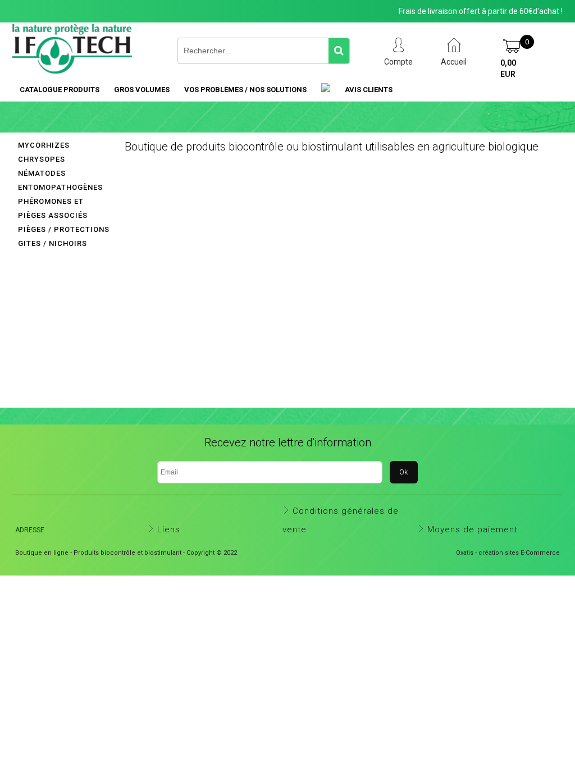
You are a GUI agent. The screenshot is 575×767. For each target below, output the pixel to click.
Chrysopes (41, 159)
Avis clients (369, 89)
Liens (168, 529)
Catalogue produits (59, 89)
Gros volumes (142, 89)
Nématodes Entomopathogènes (60, 180)
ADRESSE (29, 530)
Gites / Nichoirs (52, 243)
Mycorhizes (44, 145)
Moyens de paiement (472, 529)
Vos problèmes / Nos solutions (245, 89)
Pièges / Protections (63, 229)
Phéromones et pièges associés (53, 208)
